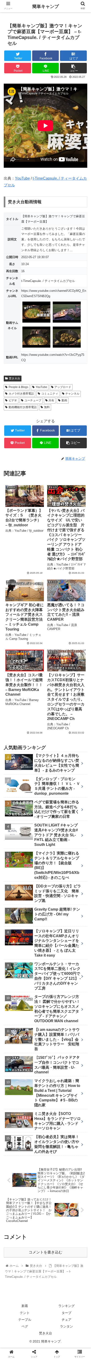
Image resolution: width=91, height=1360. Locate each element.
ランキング (66, 1306)
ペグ (24, 1326)
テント (25, 1313)
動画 (64, 400)
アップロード (62, 387)
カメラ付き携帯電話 (21, 393)
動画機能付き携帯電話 (23, 407)
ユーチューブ (32, 400)
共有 (51, 400)
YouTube (22, 178)
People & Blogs (18, 387)
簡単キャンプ (45, 6)
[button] (82, 761)
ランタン (66, 1326)
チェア (66, 1319)
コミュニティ (49, 393)
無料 (47, 407)
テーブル (24, 1319)
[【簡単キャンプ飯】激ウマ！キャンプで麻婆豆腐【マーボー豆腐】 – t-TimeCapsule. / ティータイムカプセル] (56, 990)
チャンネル (72, 393)
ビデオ (13, 400)
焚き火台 (14, 378)
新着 (24, 1306)
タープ (66, 1313)
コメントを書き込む (45, 1252)
